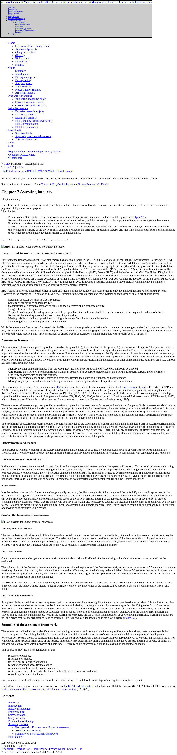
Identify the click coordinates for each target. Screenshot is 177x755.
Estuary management (26, 77)
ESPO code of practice (80, 686)
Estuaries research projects (29, 111)
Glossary (20, 55)
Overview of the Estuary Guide (32, 45)
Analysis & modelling (20, 95)
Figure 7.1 (139, 217)
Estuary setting (23, 80)
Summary (20, 70)
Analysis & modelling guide (30, 98)
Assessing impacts (25, 92)
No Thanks (103, 184)
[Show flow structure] (75, 2)
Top (80, 748)
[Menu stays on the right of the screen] (110, 2)
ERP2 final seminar (25, 117)
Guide (11, 67)
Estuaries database (25, 114)
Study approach (23, 83)
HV (21, 167)
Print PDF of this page (38, 170)
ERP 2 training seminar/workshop (33, 120)
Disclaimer (21, 61)
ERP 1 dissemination (26, 126)
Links (11, 142)
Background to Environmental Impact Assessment (42, 727)
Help (11, 145)
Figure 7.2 (62, 386)
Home (11, 42)
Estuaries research (18, 108)
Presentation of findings (28, 89)
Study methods (23, 86)
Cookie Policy (65, 184)
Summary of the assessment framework (36, 733)
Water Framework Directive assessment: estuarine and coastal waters (38, 689)
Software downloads (26, 139)
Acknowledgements (26, 49)
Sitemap (19, 64)
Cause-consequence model (29, 102)
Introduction (22, 74)
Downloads (14, 130)
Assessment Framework (23, 28)
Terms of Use (48, 184)
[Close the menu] (142, 2)
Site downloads (23, 133)
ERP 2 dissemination (26, 123)
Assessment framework (28, 730)
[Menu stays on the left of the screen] (41, 2)
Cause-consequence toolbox (30, 105)
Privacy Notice (86, 184)
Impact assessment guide (133, 386)
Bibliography (22, 58)
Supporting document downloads (33, 136)
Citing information (25, 52)
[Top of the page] (10, 2)
